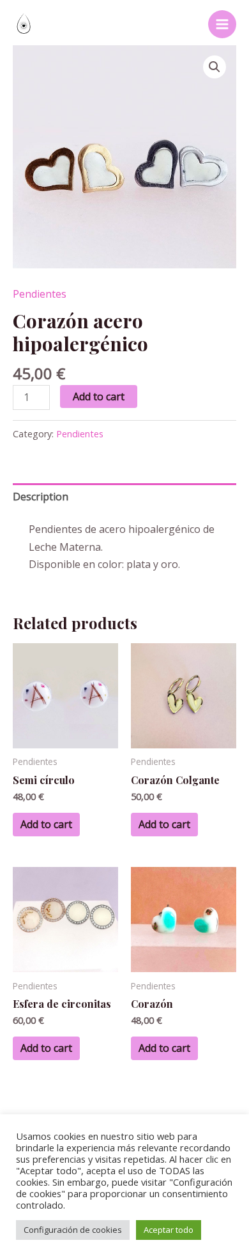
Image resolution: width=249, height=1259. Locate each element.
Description (40, 497)
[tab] (124, 497)
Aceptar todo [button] (168, 1229)
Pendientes (39, 294)
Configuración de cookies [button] (73, 1229)
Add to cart (98, 396)
